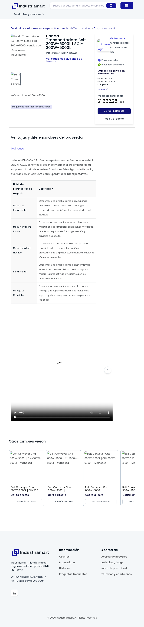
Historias (64, 568)
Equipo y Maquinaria (105, 28)
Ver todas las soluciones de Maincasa (64, 60)
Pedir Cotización (114, 118)
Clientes (64, 556)
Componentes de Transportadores (72, 28)
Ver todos (102, 89)
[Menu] (126, 5)
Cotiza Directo (116, 110)
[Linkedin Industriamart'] (14, 593)
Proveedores (67, 562)
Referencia (17, 95)
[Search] (111, 5)
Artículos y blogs (112, 562)
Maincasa (17, 149)
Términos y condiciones (116, 574)
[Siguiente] (107, 370)
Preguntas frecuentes (73, 574)
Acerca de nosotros (114, 556)
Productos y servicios (28, 14)
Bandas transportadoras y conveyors (31, 28)
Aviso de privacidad (114, 568)
